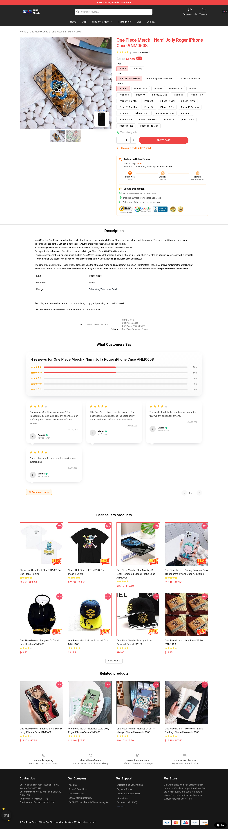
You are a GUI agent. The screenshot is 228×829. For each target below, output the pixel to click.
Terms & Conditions (78, 789)
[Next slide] (106, 83)
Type (118, 63)
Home (23, 31)
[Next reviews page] (199, 493)
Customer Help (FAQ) (127, 802)
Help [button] (222, 825)
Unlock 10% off (6, 815)
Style (118, 73)
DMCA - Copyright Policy (80, 798)
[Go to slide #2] (73, 136)
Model (119, 83)
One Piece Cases (39, 31)
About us (73, 785)
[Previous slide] (24, 83)
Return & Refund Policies (128, 793)
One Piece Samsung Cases (66, 31)
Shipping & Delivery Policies (130, 785)
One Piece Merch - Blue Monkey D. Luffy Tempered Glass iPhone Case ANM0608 (135, 574)
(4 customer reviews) (140, 52)
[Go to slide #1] (57, 136)
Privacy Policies (76, 793)
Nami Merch (126, 247)
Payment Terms (124, 789)
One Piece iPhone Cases (133, 326)
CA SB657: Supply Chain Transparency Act (89, 802)
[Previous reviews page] (184, 493)
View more (114, 661)
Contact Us (122, 798)
